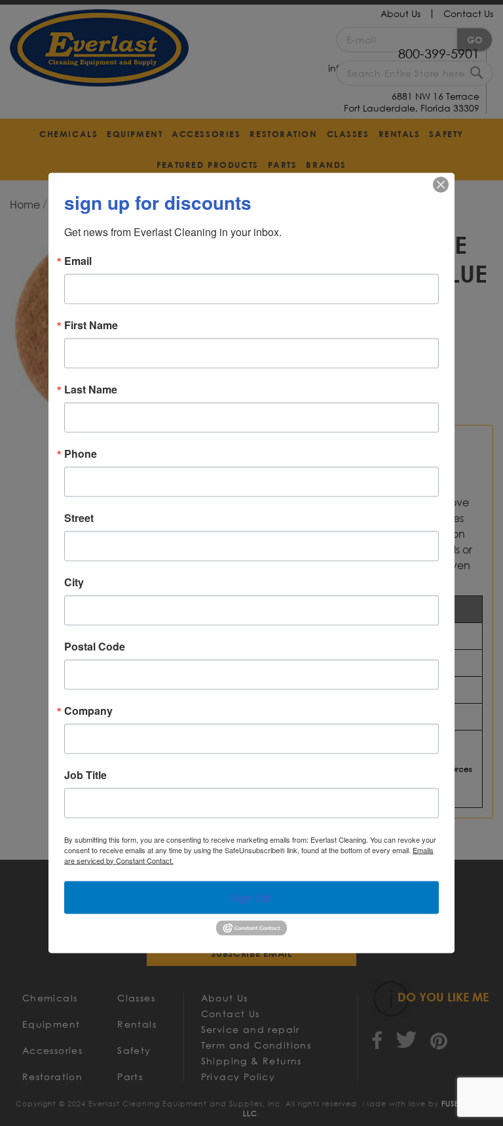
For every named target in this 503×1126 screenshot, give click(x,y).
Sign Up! (252, 897)
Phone (80, 453)
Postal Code (94, 646)
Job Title (85, 774)
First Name (91, 324)
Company (88, 710)
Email (78, 260)
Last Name (90, 389)
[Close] (441, 184)
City (74, 581)
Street (79, 517)
